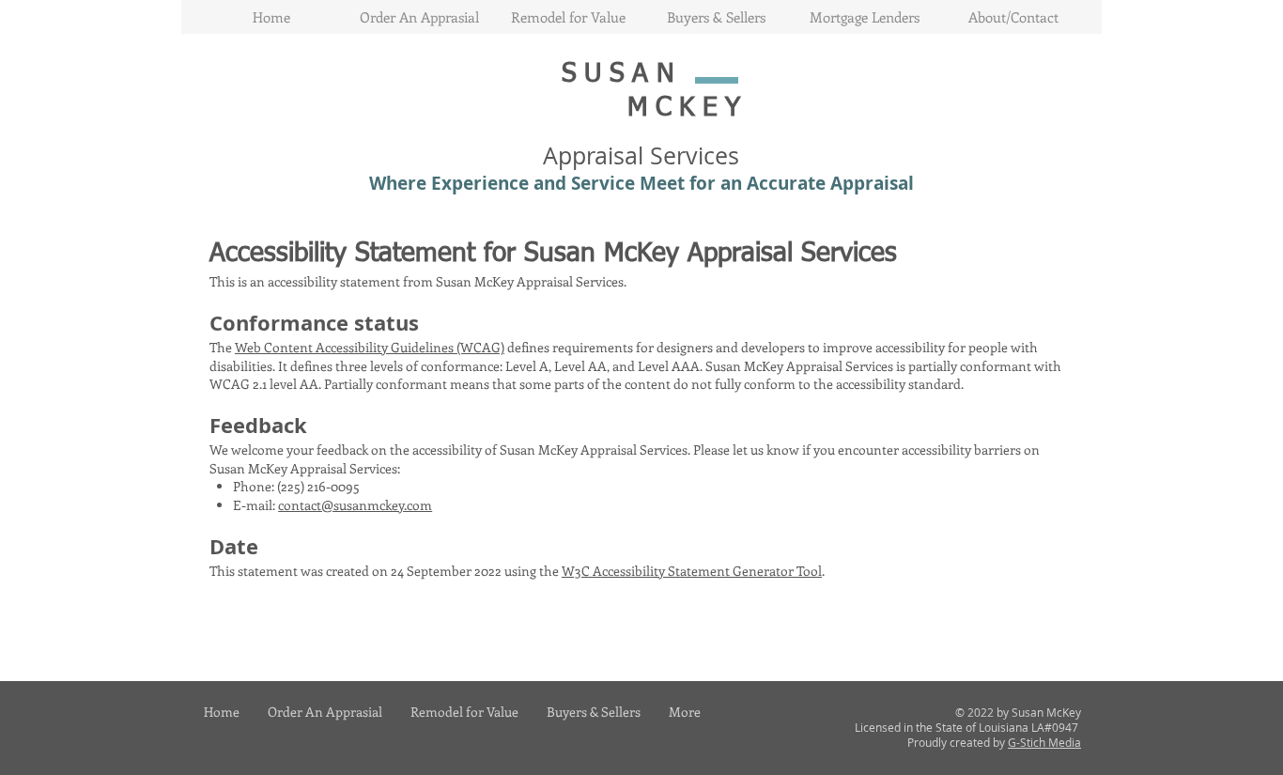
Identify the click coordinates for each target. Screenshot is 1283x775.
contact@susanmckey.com (355, 505)
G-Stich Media (1044, 742)
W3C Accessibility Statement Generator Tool (692, 571)
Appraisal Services (641, 155)
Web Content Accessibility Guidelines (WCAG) (369, 347)
